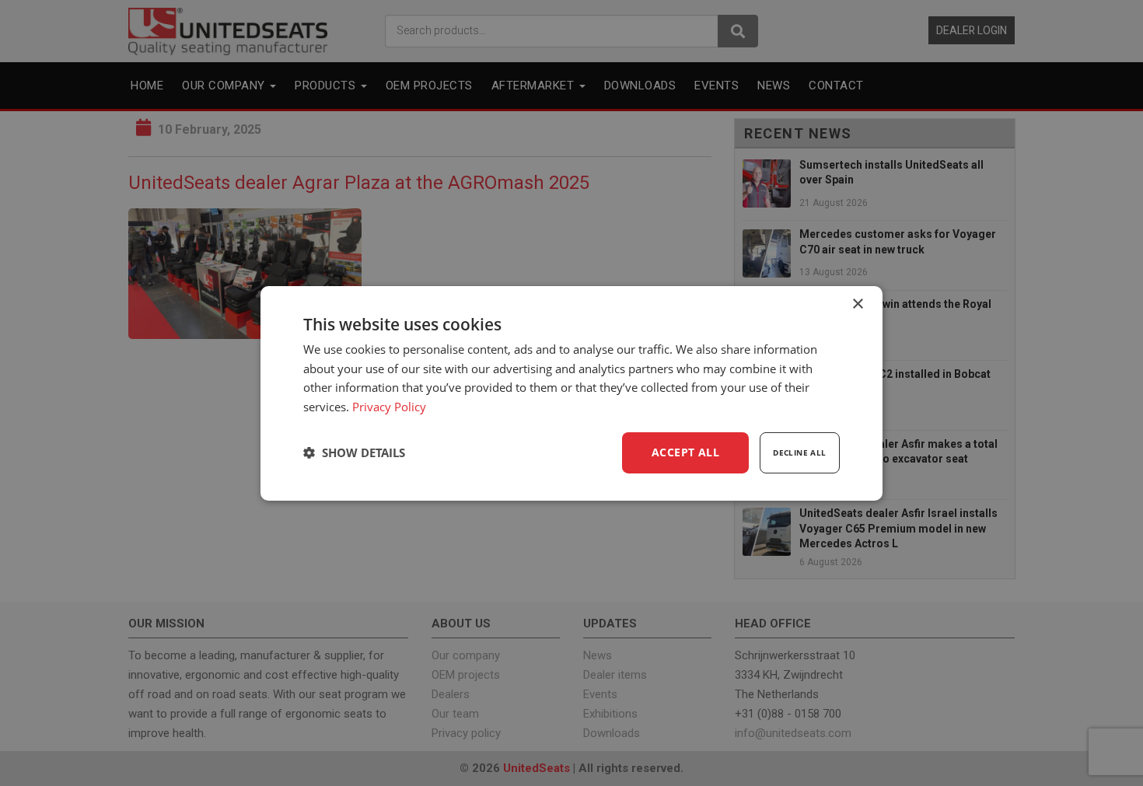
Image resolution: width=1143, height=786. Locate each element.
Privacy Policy (389, 406)
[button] (354, 452)
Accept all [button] (685, 452)
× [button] (857, 303)
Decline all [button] (799, 452)
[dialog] (571, 392)
